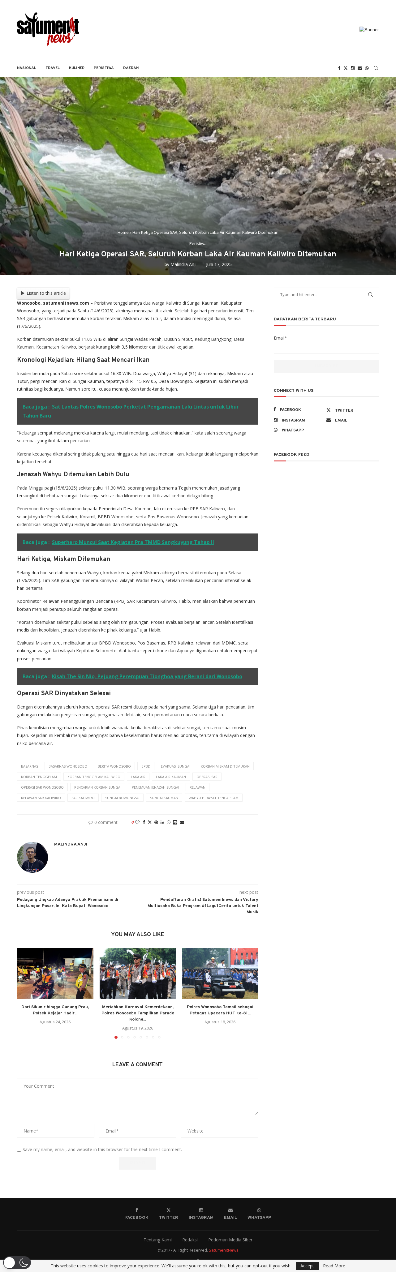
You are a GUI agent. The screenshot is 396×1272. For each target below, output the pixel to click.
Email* (280, 338)
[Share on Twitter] (150, 822)
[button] (25, 993)
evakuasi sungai (175, 766)
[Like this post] (137, 822)
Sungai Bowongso (122, 797)
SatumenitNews (224, 1250)
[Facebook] (339, 68)
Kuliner (76, 68)
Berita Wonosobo (114, 766)
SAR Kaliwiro (83, 797)
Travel (52, 68)
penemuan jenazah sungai (155, 787)
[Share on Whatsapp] (168, 822)
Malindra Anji (183, 264)
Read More (334, 1266)
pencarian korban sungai (97, 787)
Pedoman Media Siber (230, 1240)
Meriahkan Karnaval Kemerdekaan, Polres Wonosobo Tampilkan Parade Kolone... (137, 1013)
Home (123, 232)
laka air (138, 776)
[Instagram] (353, 68)
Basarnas (29, 766)
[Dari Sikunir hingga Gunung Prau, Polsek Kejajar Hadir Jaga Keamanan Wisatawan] (55, 973)
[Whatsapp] (367, 68)
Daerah (131, 68)
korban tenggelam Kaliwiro (93, 776)
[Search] (376, 68)
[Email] (360, 68)
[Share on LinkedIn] (162, 822)
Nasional (26, 68)
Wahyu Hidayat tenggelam (214, 797)
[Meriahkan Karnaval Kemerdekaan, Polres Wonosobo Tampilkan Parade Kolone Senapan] (138, 973)
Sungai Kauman (164, 797)
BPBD (145, 766)
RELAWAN (197, 787)
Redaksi (190, 1240)
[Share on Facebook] (144, 822)
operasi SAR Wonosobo (42, 787)
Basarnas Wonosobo (68, 766)
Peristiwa (104, 68)
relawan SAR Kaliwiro (41, 797)
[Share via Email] (182, 822)
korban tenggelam (39, 776)
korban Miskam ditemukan (225, 766)
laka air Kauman (171, 776)
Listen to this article (46, 293)
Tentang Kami (158, 1240)
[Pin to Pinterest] (156, 822)
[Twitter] (345, 68)
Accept (307, 1266)
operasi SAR (206, 776)
